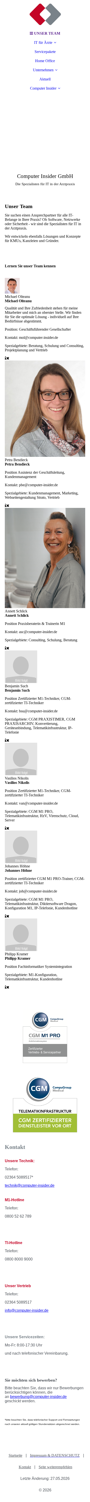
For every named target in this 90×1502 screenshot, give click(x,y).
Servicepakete (45, 52)
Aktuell (45, 79)
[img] (45, 14)
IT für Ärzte (43, 42)
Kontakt (25, 1467)
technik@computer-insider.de (29, 1185)
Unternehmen (43, 70)
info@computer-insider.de (26, 1310)
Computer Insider (43, 88)
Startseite (15, 1455)
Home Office (45, 61)
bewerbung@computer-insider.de (38, 1397)
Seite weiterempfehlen (55, 1467)
